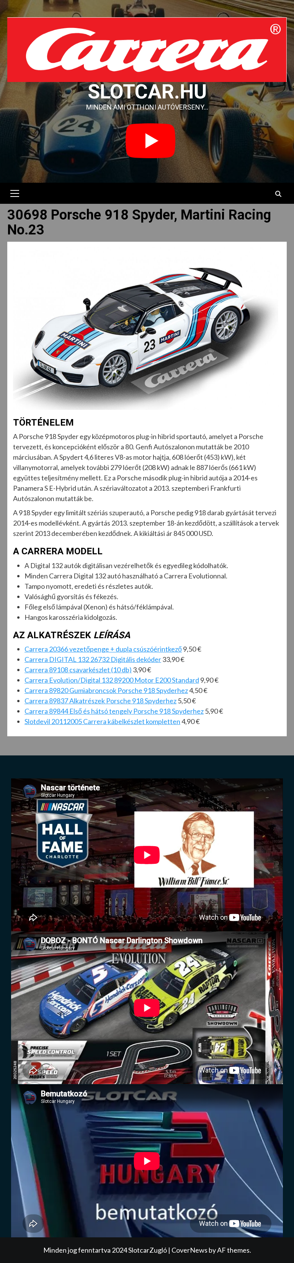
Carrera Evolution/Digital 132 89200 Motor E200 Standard (111, 680)
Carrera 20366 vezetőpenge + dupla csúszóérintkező (103, 649)
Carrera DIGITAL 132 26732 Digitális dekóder (92, 659)
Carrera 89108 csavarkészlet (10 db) (78, 669)
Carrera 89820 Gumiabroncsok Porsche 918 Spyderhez (106, 690)
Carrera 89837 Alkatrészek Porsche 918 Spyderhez (100, 700)
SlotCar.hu (147, 91)
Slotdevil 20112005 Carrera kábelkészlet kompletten (102, 721)
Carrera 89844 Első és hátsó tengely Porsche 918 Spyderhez (114, 711)
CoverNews (189, 1250)
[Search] (278, 194)
